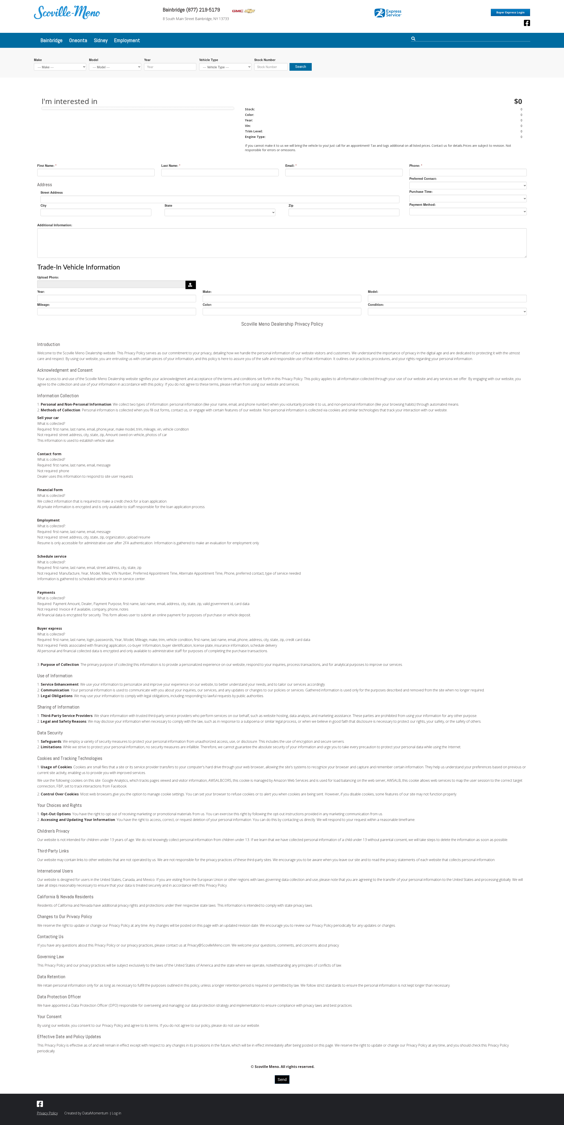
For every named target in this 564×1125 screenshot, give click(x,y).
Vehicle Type (208, 60)
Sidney (101, 40)
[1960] (190, 284)
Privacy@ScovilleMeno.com (208, 945)
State (168, 205)
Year (147, 60)
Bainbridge (52, 40)
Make (38, 60)
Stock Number (264, 60)
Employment (127, 40)
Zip (291, 205)
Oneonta (78, 40)
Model (93, 60)
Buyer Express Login (510, 12)
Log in (116, 1113)
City (43, 205)
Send (282, 1079)
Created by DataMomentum (86, 1113)
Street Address (52, 192)
